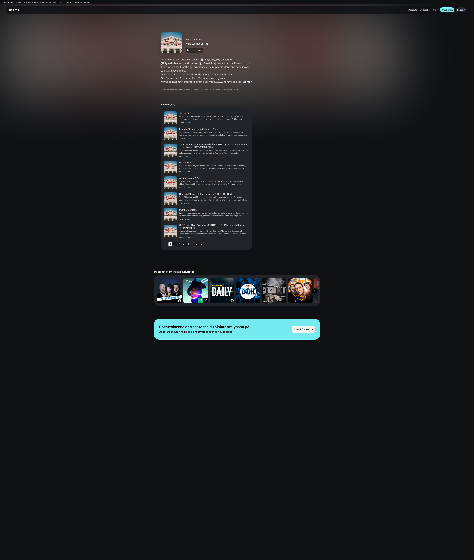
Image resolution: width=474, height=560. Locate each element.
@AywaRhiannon (172, 63)
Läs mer (86, 2)
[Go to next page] (202, 244)
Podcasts (412, 10)
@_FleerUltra (207, 63)
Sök (435, 10)
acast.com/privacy (197, 74)
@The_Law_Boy (210, 59)
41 (197, 244)
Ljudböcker (425, 10)
